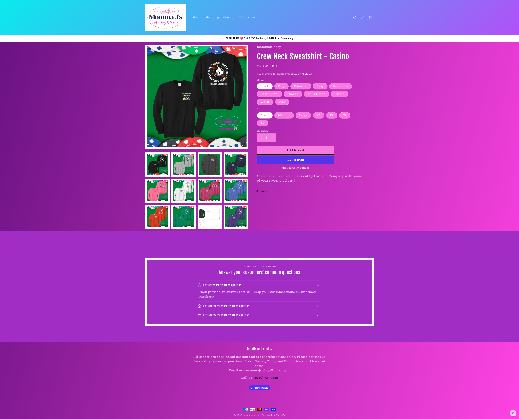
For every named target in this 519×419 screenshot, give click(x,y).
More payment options (295, 168)
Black (265, 86)
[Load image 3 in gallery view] (210, 164)
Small (265, 115)
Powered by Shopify (273, 415)
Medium (284, 115)
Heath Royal (270, 94)
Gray (281, 86)
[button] (355, 17)
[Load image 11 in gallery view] (210, 217)
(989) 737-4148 (266, 377)
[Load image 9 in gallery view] (157, 217)
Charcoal (300, 86)
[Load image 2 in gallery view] (183, 164)
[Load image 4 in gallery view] (236, 164)
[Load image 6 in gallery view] (183, 191)
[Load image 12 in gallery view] (236, 217)
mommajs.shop (252, 415)
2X (332, 115)
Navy (320, 86)
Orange (293, 94)
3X (345, 115)
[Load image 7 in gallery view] (210, 191)
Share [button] (264, 191)
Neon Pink (340, 86)
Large (303, 115)
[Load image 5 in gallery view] (157, 191)
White (265, 101)
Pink (282, 101)
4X (263, 123)
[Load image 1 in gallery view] (157, 164)
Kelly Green (316, 94)
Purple (339, 94)
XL (319, 115)
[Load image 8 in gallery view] (236, 191)
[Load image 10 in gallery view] (183, 217)
